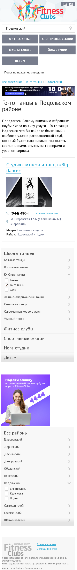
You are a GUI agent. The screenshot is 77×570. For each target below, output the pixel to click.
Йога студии (57, 50)
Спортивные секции (57, 39)
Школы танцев (20, 50)
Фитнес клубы (20, 39)
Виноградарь (18, 489)
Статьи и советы (46, 544)
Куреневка (16, 493)
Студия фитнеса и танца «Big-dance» (38, 167)
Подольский (15, 28)
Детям (20, 61)
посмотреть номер (48, 213)
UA (65, 4)
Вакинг (14, 280)
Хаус (13, 290)
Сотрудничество (47, 549)
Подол (14, 498)
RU (71, 4)
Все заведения (12, 82)
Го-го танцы (34, 82)
